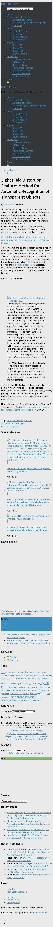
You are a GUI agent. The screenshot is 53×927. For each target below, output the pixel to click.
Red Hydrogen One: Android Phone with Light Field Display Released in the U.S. (29, 865)
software (29, 697)
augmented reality (40, 672)
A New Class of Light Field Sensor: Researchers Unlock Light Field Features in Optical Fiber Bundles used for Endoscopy (29, 815)
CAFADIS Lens (18, 62)
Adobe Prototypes (21, 59)
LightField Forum (9, 3)
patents (9, 690)
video (19, 700)
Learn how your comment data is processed (25, 612)
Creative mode (14, 675)
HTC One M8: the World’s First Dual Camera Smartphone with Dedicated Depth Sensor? (28, 529)
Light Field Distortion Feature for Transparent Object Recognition (25, 408)
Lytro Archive (18, 39)
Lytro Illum (17, 33)
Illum (19, 678)
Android (25, 672)
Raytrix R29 (17, 50)
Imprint (10, 896)
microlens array (42, 687)
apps (32, 672)
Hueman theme (39, 912)
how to (13, 679)
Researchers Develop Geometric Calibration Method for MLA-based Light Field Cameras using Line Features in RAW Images (28, 502)
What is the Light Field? (18, 17)
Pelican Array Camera (22, 67)
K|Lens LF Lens (19, 65)
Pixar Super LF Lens (21, 70)
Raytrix (10, 42)
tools (14, 700)
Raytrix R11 (17, 48)
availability (5, 676)
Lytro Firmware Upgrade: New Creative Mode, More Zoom (26, 870)
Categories (6, 711)
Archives (5, 750)
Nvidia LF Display (20, 76)
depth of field (39, 675)
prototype (27, 693)
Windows (37, 700)
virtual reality (27, 700)
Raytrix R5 (17, 45)
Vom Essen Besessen (17, 891)
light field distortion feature (16, 422)
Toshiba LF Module (21, 73)
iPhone (38, 679)
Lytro (9, 28)
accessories (9, 672)
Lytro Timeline (19, 36)
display (49, 675)
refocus (42, 693)
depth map (29, 676)
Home (10, 14)
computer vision (14, 420)
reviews (6, 697)
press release (16, 693)
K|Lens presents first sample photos (24, 821)
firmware (8, 679)
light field (13, 684)
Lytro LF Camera (20, 31)
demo (22, 675)
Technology (12, 170)
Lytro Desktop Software (14, 687)
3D (3, 672)
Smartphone (16, 697)
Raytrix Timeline (20, 53)
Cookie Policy (13, 899)
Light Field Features (22, 19)
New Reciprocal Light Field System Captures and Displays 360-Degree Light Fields (28, 836)
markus (7, 204)
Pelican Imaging (18, 690)
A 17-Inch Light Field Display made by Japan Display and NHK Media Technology (28, 831)
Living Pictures (32, 683)
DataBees (11, 888)
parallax (16, 426)
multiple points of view (24, 264)
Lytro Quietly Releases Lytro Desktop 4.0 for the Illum (28, 859)
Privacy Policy (13, 902)
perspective (29, 690)
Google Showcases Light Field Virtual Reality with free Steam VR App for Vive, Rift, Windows (28, 852)
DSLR (3, 679)
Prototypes (12, 56)
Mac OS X (31, 687)
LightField (20, 683)
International (29, 678)
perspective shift (40, 690)
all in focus (18, 672)
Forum (10, 79)
